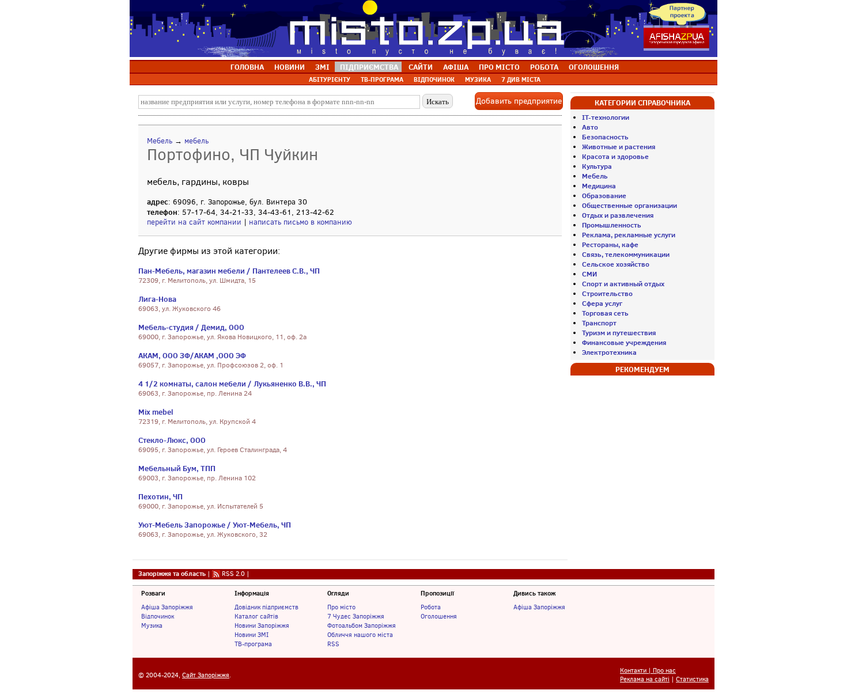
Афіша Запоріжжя (167, 607)
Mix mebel (155, 412)
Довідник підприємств (266, 607)
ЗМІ (322, 67)
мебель (196, 141)
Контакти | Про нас (648, 670)
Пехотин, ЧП (160, 496)
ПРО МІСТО (499, 67)
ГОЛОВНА (247, 67)
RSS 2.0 (233, 574)
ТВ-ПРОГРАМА (382, 79)
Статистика (692, 679)
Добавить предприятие (519, 101)
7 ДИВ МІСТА (520, 79)
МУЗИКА (478, 79)
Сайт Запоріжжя (205, 675)
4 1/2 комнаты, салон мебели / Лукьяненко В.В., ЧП (232, 383)
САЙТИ (421, 67)
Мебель (159, 141)
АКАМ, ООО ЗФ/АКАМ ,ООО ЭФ (192, 355)
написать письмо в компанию (300, 222)
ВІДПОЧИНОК (434, 79)
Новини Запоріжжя (262, 625)
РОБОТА (544, 67)
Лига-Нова (157, 299)
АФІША (455, 67)
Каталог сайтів (256, 616)
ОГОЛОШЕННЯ (594, 67)
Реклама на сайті (645, 679)
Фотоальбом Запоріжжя (361, 625)
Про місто (341, 607)
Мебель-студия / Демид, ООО (191, 327)
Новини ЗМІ (252, 635)
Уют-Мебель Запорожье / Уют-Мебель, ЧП (214, 524)
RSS (333, 644)
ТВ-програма (253, 644)
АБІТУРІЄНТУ (329, 79)
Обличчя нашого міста (360, 635)
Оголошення (439, 616)
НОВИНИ (289, 67)
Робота (431, 607)
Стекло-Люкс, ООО (172, 440)
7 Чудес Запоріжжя (355, 616)
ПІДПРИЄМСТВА (369, 67)
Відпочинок (157, 616)
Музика (151, 625)
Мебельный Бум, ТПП (176, 468)
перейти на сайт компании (194, 222)
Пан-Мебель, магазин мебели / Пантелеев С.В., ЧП (229, 271)
